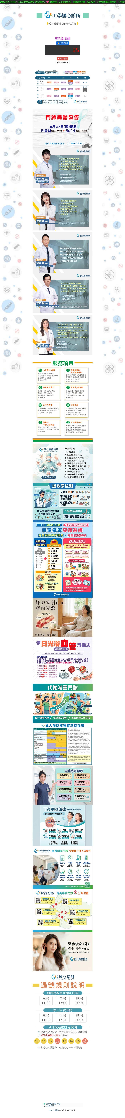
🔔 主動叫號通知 (62, 43)
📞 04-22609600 (48, 1106)
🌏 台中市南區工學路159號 (51, 1104)
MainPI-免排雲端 (54, 1110)
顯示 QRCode (63, 62)
